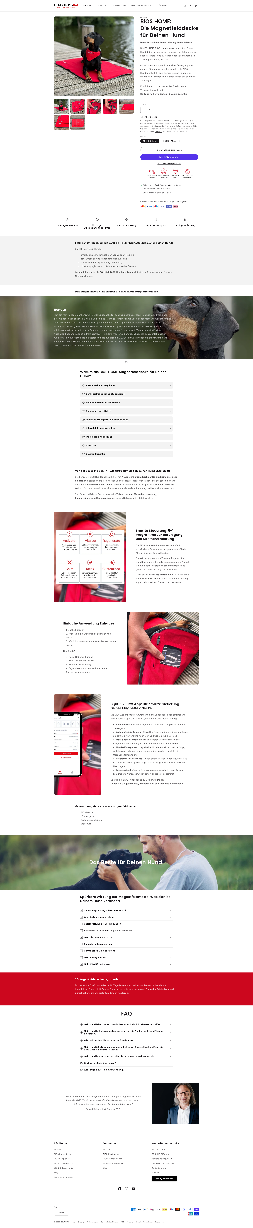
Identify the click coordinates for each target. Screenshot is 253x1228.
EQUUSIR (64, 1222)
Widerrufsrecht (92, 1222)
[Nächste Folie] (132, 362)
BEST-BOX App (159, 1149)
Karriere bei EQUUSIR (162, 1159)
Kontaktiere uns (159, 1168)
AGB (122, 1222)
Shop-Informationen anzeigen (157, 193)
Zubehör (155, 1172)
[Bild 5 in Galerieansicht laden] (126, 106)
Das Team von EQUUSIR (163, 1163)
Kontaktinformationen (144, 1222)
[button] (88, 5)
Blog (56, 1172)
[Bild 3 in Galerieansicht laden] (93, 106)
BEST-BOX (153, 578)
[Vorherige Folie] (121, 362)
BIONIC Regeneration (64, 1168)
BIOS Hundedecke (111, 1154)
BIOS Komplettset (62, 1159)
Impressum (159, 1222)
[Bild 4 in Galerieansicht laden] (110, 106)
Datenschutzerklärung (109, 1222)
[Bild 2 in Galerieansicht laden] (77, 106)
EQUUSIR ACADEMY (63, 1177)
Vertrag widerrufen (164, 1178)
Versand (158, 131)
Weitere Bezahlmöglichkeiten (169, 163)
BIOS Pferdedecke (62, 1154)
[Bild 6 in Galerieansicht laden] (61, 122)
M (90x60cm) (150, 141)
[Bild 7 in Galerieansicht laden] (77, 122)
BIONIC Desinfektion (63, 1163)
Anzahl (143, 105)
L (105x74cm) (170, 141)
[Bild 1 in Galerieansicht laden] (61, 106)
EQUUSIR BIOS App (161, 1154)
